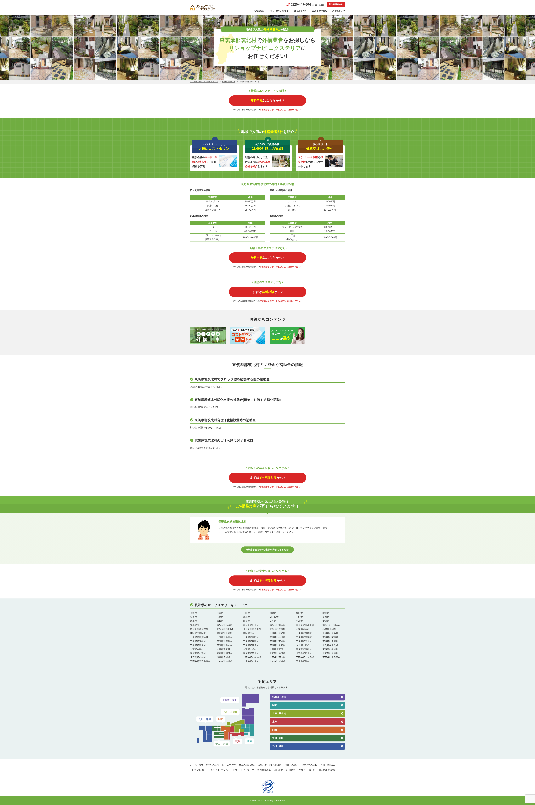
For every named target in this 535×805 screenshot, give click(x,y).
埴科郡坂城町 (223, 657)
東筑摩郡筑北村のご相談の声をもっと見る (267, 549)
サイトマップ (247, 770)
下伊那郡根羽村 (251, 641)
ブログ (302, 770)
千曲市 (299, 621)
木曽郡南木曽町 (330, 645)
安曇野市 (194, 625)
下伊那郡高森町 (304, 637)
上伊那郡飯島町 (330, 633)
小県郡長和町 (329, 629)
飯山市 (193, 621)
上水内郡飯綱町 (277, 661)
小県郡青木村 (302, 629)
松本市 (220, 613)
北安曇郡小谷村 (198, 657)
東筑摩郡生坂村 (330, 649)
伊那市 (246, 617)
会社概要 (278, 770)
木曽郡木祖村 (197, 649)
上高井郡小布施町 (252, 657)
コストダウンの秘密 (279, 10)
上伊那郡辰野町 (277, 633)
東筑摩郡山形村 (198, 653)
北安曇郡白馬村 (330, 653)
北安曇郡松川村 (304, 653)
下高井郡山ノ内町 (305, 657)
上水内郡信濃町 (224, 661)
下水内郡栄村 (302, 661)
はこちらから (266, 100)
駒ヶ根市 (274, 617)
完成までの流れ (319, 10)
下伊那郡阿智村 (198, 641)
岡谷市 (273, 613)
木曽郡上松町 (302, 645)
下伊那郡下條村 (277, 641)
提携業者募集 (264, 770)
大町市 (326, 617)
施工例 (312, 770)
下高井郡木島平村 (331, 657)
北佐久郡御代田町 (252, 629)
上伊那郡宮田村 (251, 637)
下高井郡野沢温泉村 (200, 661)
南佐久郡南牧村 (277, 625)
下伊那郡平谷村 (224, 641)
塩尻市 (246, 621)
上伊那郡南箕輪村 (199, 637)
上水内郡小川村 (251, 661)
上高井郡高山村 (277, 657)
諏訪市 (326, 613)
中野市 (299, 617)
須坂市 (193, 617)
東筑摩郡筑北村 (251, 653)
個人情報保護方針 (327, 770)
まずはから (266, 292)
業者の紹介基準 (247, 765)
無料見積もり (337, 4)
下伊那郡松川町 (277, 637)
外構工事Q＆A (327, 765)
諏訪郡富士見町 (224, 633)
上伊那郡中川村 (224, 637)
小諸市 (220, 617)
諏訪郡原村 (248, 633)
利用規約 (290, 770)
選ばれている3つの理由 (269, 765)
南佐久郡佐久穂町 (199, 629)
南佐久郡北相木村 (331, 625)
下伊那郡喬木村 (224, 645)
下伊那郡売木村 (304, 641)
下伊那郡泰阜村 (198, 645)
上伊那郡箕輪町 (304, 633)
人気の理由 (259, 10)
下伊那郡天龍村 (330, 641)
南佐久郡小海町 (224, 625)
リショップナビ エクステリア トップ (204, 82)
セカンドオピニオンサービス (222, 770)
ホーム (193, 765)
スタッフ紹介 (198, 770)
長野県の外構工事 (228, 82)
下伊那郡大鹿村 (277, 645)
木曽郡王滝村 (223, 649)
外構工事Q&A (339, 10)
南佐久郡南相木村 (305, 625)
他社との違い (291, 765)
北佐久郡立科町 (277, 629)
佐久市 (273, 621)
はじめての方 (300, 10)
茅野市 (220, 621)
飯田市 (299, 613)
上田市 (246, 613)
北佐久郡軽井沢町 (225, 629)
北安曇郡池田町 (277, 653)
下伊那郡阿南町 (330, 637)
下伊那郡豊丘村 (251, 645)
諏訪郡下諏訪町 (198, 633)
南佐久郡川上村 (251, 625)
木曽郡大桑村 (249, 649)
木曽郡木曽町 (276, 649)
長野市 (193, 613)
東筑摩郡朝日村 (224, 653)
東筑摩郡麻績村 (304, 649)
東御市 (326, 621)
